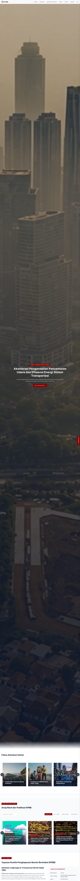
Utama (35, 1)
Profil (61, 1)
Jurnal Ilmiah (65, 814)
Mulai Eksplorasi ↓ (40, 385)
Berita (66, 1)
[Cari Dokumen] (77, 2)
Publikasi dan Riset (52, 1)
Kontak (72, 1)
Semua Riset (48, 814)
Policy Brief (56, 814)
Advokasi (42, 1)
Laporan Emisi (74, 814)
